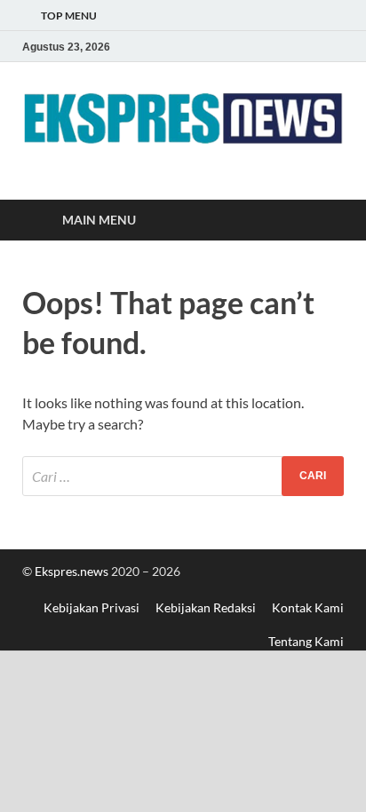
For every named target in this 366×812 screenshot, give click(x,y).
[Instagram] (333, 46)
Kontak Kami (308, 607)
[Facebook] (283, 46)
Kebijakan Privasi (91, 607)
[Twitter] (308, 46)
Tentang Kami (306, 641)
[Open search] (321, 220)
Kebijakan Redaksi (205, 607)
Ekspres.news (73, 571)
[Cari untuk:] (183, 476)
